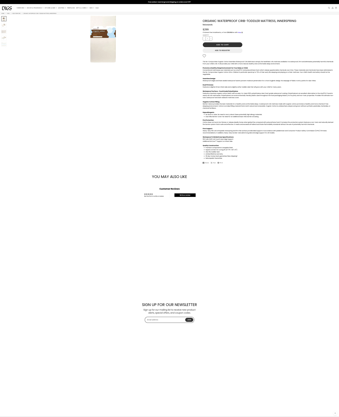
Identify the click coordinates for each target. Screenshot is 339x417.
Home (2, 13)
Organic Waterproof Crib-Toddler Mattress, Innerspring (39, 13)
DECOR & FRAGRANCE (34, 8)
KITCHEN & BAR (50, 8)
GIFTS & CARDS (81, 8)
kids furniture (16, 13)
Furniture (20, 8)
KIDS (91, 8)
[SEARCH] (329, 8)
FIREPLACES (71, 8)
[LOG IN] (332, 8)
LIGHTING (61, 8)
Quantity (206, 35)
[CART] (336, 8)
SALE (97, 8)
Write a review (185, 195)
